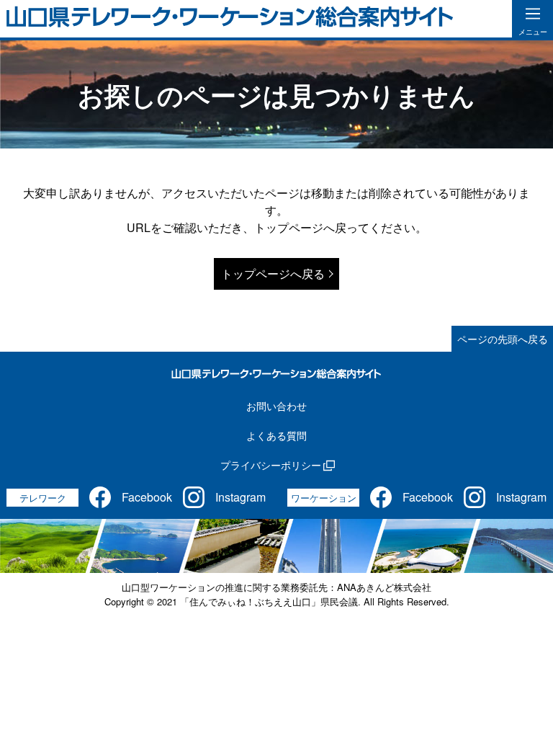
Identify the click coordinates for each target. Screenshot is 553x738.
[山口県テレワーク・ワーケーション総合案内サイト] (230, 18)
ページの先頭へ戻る (502, 339)
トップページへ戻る (273, 273)
